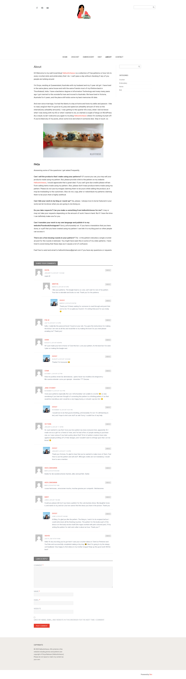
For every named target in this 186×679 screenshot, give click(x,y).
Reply (108, 270)
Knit (100, 57)
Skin (150, 674)
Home (64, 57)
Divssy (62, 300)
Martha (55, 284)
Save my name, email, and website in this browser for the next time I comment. (69, 620)
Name (37, 591)
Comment (38, 565)
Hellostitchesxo (69, 73)
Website (37, 609)
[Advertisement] (93, 40)
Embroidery (88, 57)
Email (37, 600)
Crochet (75, 57)
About (108, 57)
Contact (119, 57)
